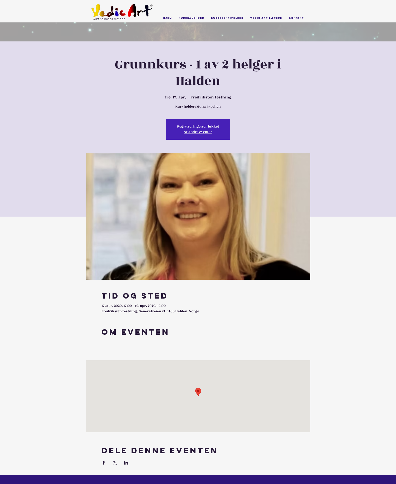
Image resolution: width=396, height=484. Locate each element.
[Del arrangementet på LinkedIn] (126, 463)
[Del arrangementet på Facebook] (104, 463)
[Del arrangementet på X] (115, 463)
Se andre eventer (198, 132)
